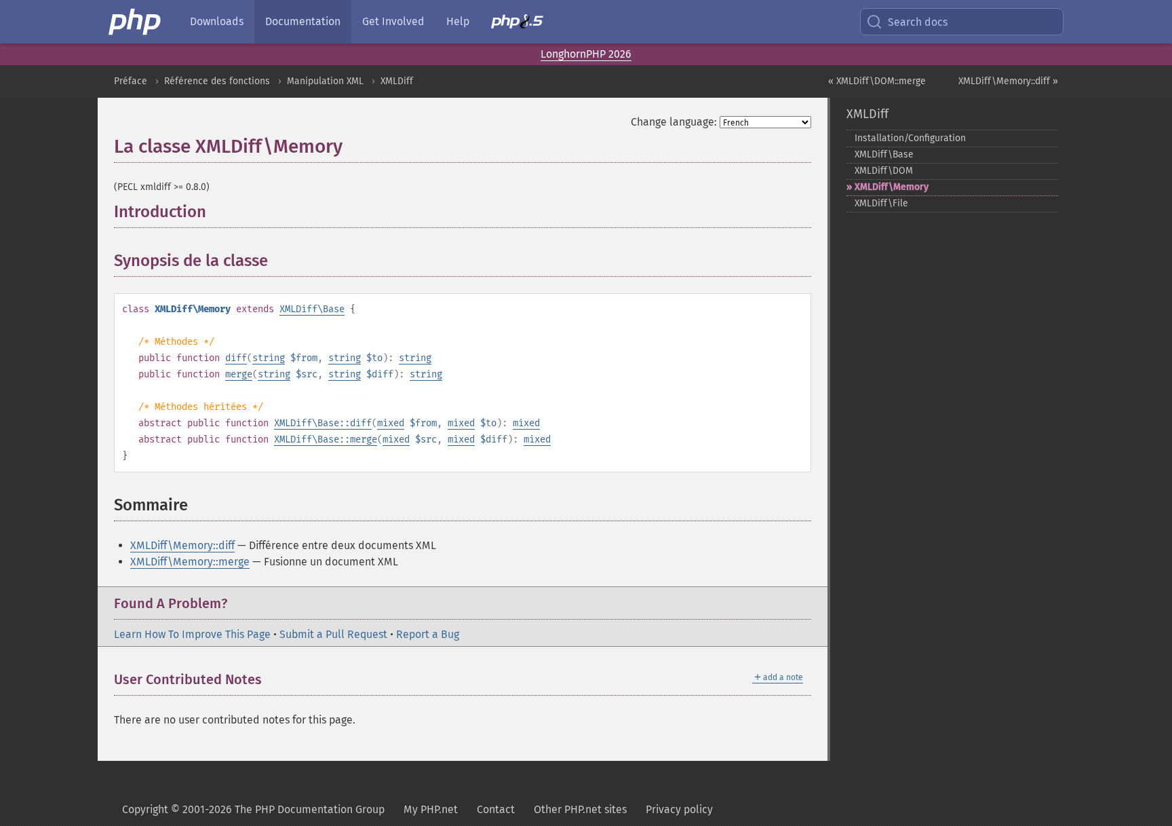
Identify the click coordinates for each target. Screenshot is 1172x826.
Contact (496, 809)
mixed (390, 423)
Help (457, 21)
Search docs (918, 22)
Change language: (674, 121)
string (268, 358)
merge (238, 374)
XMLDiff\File (881, 203)
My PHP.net (431, 809)
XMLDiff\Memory (892, 187)
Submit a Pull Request (333, 634)
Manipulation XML (325, 81)
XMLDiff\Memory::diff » (1008, 81)
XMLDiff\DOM (884, 170)
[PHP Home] (136, 21)
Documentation (302, 21)
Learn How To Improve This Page (192, 634)
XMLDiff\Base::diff (323, 423)
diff (236, 358)
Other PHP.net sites (580, 809)
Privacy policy (679, 809)
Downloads (216, 21)
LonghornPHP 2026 (586, 54)
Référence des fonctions (217, 81)
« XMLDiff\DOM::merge (877, 81)
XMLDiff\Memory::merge (190, 561)
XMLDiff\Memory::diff (182, 545)
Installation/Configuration (910, 138)
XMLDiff (396, 81)
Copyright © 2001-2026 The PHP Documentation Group (253, 809)
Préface (130, 81)
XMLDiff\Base (312, 309)
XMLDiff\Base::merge (325, 439)
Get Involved (393, 21)
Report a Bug (427, 634)
